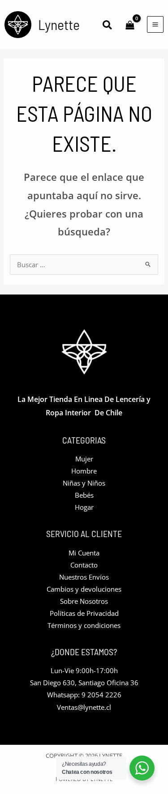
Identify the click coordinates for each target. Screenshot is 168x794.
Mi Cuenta (84, 552)
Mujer (84, 458)
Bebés (84, 495)
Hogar (84, 507)
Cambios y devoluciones (84, 589)
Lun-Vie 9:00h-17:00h (84, 670)
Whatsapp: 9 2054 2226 (84, 694)
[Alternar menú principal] (155, 24)
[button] (108, 25)
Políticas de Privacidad (84, 613)
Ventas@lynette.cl (84, 707)
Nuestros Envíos (84, 576)
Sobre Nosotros (84, 601)
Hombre (84, 470)
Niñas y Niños (84, 482)
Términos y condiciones (84, 625)
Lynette (59, 24)
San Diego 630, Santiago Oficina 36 (84, 682)
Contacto (84, 564)
